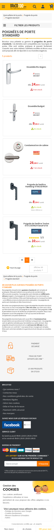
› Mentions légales (10, 399)
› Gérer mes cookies (11, 403)
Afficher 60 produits (38, 269)
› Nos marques (8, 413)
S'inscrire (43, 463)
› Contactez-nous (9, 392)
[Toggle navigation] (3, 6)
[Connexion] (43, 6)
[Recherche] (34, 6)
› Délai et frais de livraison (13, 406)
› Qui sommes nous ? (11, 389)
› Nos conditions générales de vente (17, 396)
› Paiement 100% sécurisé (13, 410)
